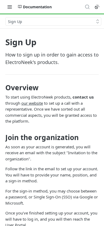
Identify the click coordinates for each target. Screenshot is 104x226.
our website (32, 103)
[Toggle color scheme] (97, 6)
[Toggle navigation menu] (9, 6)
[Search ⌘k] (87, 6)
